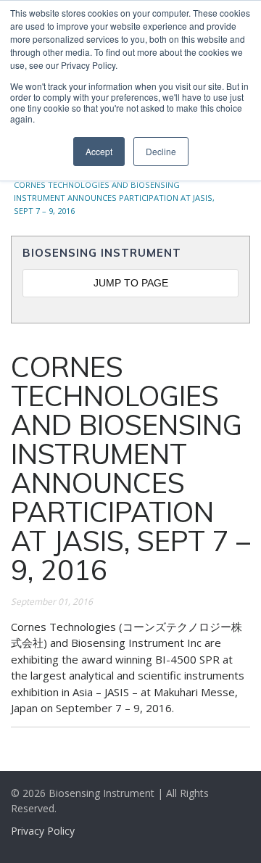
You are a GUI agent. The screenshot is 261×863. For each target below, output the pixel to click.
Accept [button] (99, 151)
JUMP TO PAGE (131, 283)
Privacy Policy (43, 831)
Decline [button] (161, 151)
